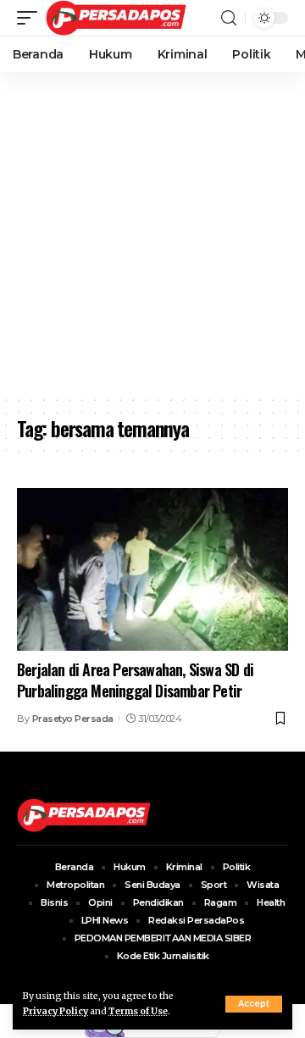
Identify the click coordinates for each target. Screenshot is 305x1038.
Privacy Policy (55, 1011)
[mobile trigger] (31, 18)
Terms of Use (138, 1011)
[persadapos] (116, 18)
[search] (229, 18)
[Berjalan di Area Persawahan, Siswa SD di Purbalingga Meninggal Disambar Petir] (152, 569)
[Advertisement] (152, 233)
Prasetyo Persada (73, 718)
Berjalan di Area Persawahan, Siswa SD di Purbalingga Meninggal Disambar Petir (135, 680)
